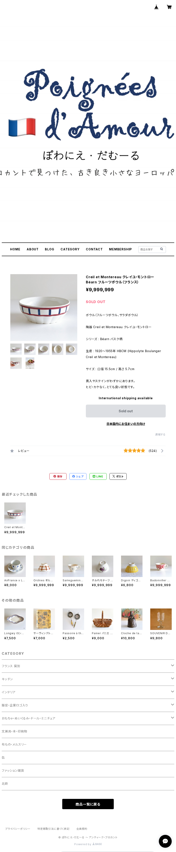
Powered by (83, 844)
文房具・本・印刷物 (14, 731)
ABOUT (33, 249)
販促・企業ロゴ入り (15, 705)
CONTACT (94, 249)
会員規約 (81, 828)
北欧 (5, 783)
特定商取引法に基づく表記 (53, 828)
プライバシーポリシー (17, 828)
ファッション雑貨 (13, 770)
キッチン (7, 679)
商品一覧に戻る (88, 804)
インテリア (9, 692)
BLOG (49, 249)
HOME (15, 249)
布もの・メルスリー (14, 744)
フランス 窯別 (11, 666)
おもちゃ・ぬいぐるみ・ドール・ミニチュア (29, 718)
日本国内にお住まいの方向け (125, 424)
